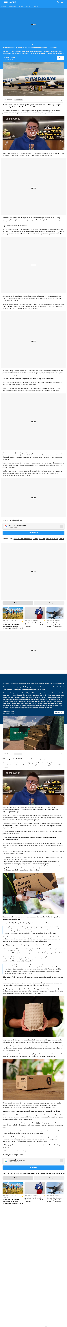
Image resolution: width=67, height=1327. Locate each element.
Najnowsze (12, 6)
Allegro (12, 845)
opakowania (8, 1048)
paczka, (38, 1173)
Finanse (36, 6)
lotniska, (29, 539)
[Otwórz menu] (61, 2)
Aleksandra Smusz (9, 57)
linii (12, 373)
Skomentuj (15, 99)
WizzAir (61, 539)
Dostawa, (23, 1173)
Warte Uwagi (49, 603)
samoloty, (54, 539)
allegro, (17, 1173)
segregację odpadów (24, 933)
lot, (24, 539)
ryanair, (48, 539)
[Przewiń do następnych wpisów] (62, 616)
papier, (43, 1173)
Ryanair (5, 220)
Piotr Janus (35, 620)
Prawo (21, 6)
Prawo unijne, (51, 1173)
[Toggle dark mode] (58, 2)
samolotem (30, 471)
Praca (60, 57)
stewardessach (16, 51)
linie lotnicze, (18, 539)
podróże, (42, 539)
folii (38, 1123)
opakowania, (31, 1173)
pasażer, (36, 539)
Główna (3, 6)
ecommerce (58, 712)
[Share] (62, 100)
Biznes (28, 6)
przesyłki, (59, 1173)
